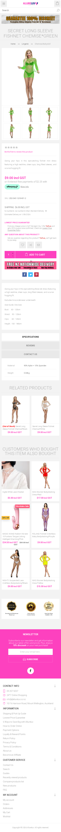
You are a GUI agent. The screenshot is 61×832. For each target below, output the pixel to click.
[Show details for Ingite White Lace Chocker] (16, 475)
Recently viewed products (15, 777)
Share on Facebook (24, 274)
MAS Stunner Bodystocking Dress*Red (43, 493)
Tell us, (43, 238)
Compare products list (13, 781)
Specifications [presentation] (30, 337)
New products (9, 786)
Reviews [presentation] (30, 345)
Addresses (8, 808)
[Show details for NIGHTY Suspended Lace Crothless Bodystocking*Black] (16, 564)
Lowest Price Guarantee (14, 718)
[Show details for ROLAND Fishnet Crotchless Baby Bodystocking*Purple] (45, 517)
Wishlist (6, 816)
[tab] (30, 337)
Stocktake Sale (22, 506)
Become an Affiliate (12, 755)
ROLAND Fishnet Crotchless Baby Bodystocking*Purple (44, 535)
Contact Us (8, 765)
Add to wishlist (22, 245)
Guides (6, 773)
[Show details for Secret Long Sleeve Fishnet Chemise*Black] (16, 409)
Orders (6, 804)
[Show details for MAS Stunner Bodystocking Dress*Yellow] (45, 564)
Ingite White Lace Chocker (13, 492)
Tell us (49, 226)
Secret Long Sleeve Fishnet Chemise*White (43, 427)
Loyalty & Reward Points (14, 734)
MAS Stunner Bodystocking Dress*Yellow (43, 581)
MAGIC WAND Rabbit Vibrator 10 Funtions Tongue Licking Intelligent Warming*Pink (15, 536)
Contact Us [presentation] (30, 354)
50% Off (5, 518)
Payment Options (11, 730)
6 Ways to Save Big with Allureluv (18, 722)
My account (8, 800)
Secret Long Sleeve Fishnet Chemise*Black (15, 427)
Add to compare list (30, 245)
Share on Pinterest (36, 274)
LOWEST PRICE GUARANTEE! (17, 223)
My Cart (6, 812)
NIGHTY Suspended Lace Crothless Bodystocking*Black (15, 581)
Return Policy (9, 738)
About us (7, 751)
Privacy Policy (9, 742)
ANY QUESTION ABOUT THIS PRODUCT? (22, 235)
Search (58, 10)
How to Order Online (12, 726)
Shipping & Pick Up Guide (14, 713)
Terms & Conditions (12, 746)
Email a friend (38, 245)
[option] (30, 19)
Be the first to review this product (19, 152)
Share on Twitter (30, 274)
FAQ (5, 790)
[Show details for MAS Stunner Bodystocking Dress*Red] (45, 475)
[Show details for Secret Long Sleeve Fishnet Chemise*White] (45, 409)
